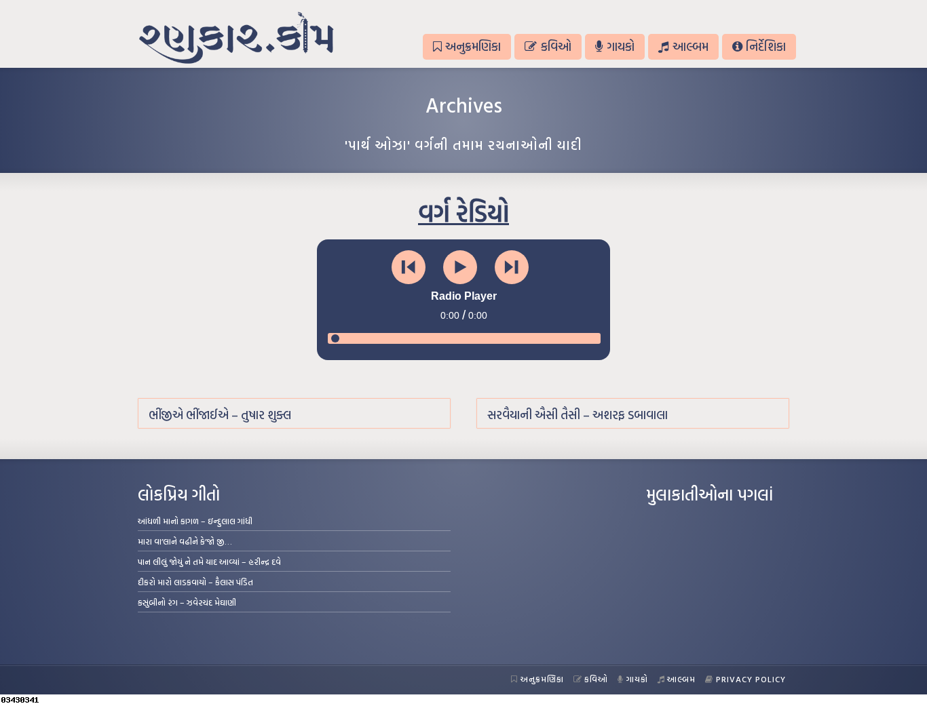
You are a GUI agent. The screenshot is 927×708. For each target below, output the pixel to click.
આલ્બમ (690, 46)
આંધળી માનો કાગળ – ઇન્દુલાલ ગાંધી (195, 521)
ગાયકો (621, 46)
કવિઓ (556, 46)
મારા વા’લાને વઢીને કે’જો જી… (185, 541)
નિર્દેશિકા (766, 46)
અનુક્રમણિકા (473, 46)
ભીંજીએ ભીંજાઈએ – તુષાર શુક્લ (220, 415)
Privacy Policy (751, 679)
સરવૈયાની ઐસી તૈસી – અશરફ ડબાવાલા (577, 415)
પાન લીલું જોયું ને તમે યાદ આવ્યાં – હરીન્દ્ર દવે (209, 561)
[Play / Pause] (460, 267)
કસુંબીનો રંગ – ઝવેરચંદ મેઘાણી (187, 602)
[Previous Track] (408, 267)
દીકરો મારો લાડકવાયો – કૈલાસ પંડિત (195, 582)
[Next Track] (512, 267)
